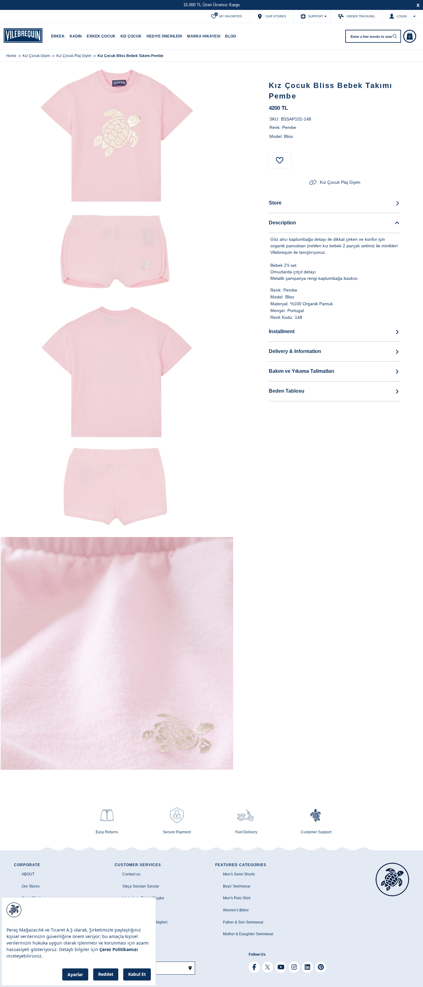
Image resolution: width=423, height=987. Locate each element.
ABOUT (28, 874)
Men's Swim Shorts (239, 874)
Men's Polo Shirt (236, 898)
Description (282, 222)
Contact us (131, 874)
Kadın (76, 36)
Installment (281, 331)
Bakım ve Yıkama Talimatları (301, 371)
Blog (230, 36)
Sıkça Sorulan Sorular (140, 886)
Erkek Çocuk (101, 36)
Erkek (58, 36)
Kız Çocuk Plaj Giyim (340, 182)
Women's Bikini (236, 910)
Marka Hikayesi (203, 36)
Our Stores (31, 886)
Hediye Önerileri (164, 36)
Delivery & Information (295, 351)
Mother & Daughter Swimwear (248, 934)
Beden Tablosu (286, 391)
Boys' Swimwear (237, 886)
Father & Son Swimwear (243, 922)
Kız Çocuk (131, 36)
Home (11, 56)
